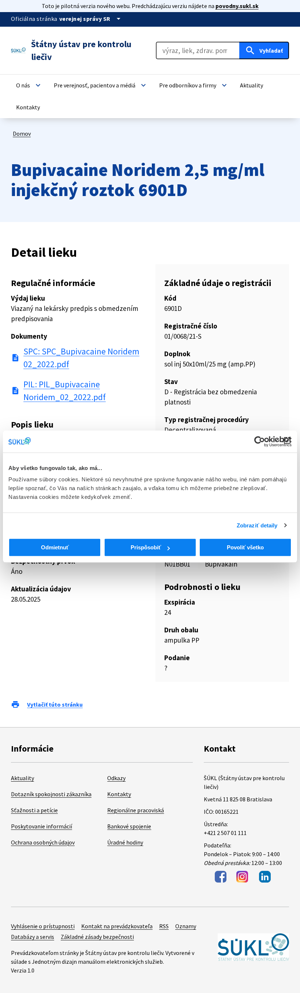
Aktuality (22, 778)
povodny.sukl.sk (237, 6)
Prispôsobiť (146, 547)
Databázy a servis (32, 936)
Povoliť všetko (245, 547)
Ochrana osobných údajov (43, 842)
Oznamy (185, 926)
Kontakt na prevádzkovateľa (117, 926)
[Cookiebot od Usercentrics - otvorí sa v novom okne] (260, 441)
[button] (29, 85)
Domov (22, 133)
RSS (164, 926)
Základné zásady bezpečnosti (97, 936)
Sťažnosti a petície (34, 810)
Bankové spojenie (129, 826)
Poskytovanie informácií (41, 826)
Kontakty (119, 794)
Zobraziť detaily (257, 525)
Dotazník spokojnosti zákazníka (51, 794)
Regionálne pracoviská (135, 810)
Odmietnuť (55, 547)
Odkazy (116, 778)
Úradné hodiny (125, 842)
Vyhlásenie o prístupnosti (43, 926)
